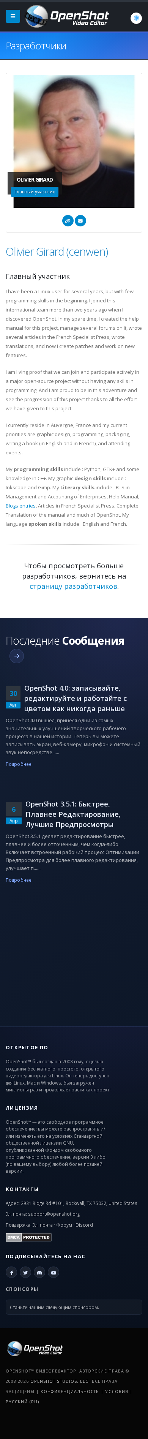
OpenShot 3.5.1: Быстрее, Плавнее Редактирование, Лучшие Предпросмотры (73, 814)
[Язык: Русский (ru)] (136, 18)
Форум (64, 1225)
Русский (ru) (22, 1401)
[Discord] (39, 1272)
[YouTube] (53, 1272)
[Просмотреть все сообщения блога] (16, 656)
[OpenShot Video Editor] (66, 15)
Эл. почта (43, 1225)
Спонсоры (22, 1289)
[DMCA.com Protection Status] (29, 1236)
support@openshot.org (54, 1214)
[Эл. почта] (80, 220)
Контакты (22, 1189)
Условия (116, 1391)
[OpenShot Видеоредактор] (34, 1348)
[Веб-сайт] (68, 220)
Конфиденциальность (70, 1391)
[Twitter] (25, 1272)
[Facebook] (11, 1272)
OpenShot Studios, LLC (59, 1381)
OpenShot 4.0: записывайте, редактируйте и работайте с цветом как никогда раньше (75, 698)
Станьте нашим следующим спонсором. (54, 1307)
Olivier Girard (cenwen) (57, 251)
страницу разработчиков (73, 586)
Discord (84, 1225)
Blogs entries (21, 505)
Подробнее (18, 764)
